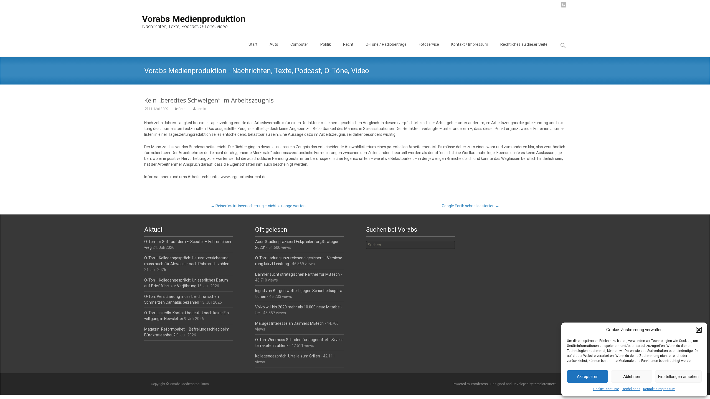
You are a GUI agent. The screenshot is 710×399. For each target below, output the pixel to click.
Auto (274, 44)
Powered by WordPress (471, 384)
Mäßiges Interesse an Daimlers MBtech (289, 323)
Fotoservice (429, 44)
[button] (699, 329)
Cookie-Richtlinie (606, 389)
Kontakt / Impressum (659, 389)
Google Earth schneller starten (470, 206)
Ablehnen (631, 376)
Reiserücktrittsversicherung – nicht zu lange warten (258, 206)
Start (252, 44)
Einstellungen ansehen (678, 376)
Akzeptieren (588, 376)
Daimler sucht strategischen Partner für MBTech (297, 274)
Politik (325, 44)
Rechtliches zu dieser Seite (523, 44)
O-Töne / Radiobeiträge (386, 44)
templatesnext (545, 384)
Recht (348, 44)
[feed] (563, 6)
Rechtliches (631, 389)
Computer (299, 44)
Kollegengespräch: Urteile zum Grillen (287, 356)
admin (201, 109)
